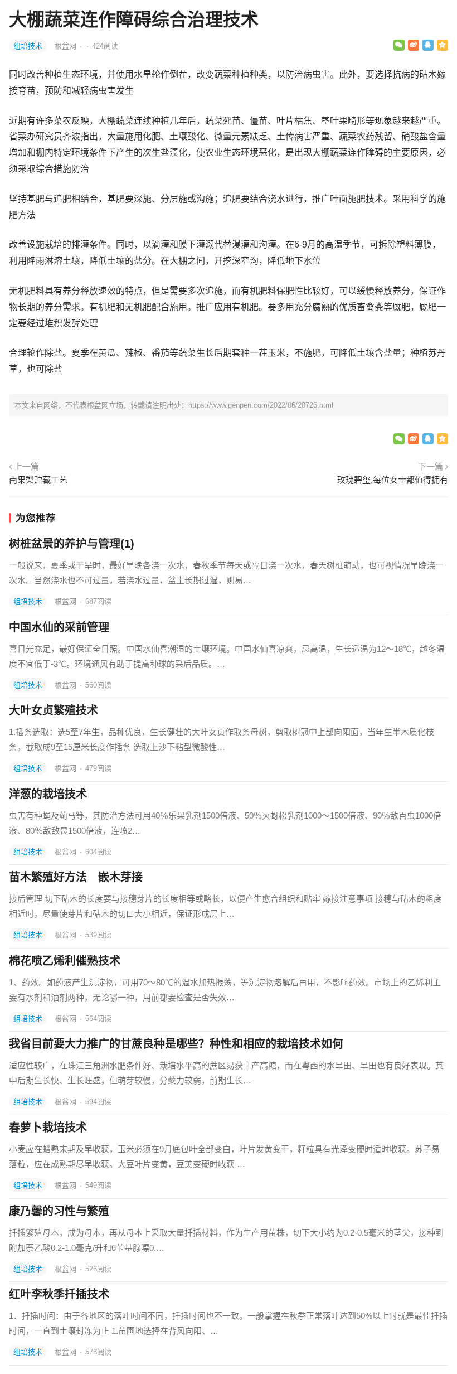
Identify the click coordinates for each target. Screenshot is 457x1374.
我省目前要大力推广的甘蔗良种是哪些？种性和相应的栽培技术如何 (176, 1044)
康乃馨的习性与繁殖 (59, 1211)
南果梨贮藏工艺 (38, 480)
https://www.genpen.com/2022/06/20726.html (260, 405)
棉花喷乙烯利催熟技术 (64, 961)
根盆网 (67, 46)
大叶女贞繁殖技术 (53, 710)
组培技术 (27, 46)
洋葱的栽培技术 (48, 794)
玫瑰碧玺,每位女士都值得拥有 (392, 480)
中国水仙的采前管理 (59, 627)
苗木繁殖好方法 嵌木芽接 (76, 877)
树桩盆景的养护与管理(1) (71, 544)
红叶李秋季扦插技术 (59, 1294)
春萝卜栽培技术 (48, 1127)
